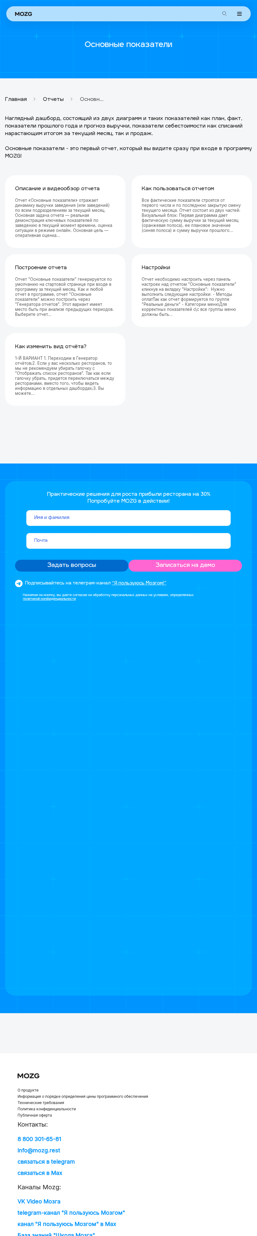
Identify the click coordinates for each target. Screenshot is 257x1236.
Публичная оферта (35, 1115)
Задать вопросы (71, 565)
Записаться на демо (185, 565)
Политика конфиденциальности (47, 1109)
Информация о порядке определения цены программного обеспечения (83, 1096)
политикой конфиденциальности (49, 599)
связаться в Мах (40, 1173)
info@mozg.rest (39, 1150)
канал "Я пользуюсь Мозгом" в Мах (67, 1224)
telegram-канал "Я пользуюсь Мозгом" (71, 1212)
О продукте (28, 1090)
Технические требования (41, 1103)
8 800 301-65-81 (39, 1139)
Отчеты (53, 99)
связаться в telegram (46, 1161)
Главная (16, 99)
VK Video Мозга (39, 1201)
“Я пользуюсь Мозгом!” (139, 583)
